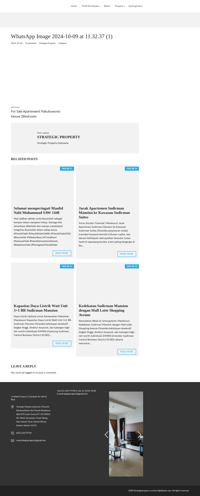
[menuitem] (73, 6)
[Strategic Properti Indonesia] (2, 6)
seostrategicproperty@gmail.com (31, 441)
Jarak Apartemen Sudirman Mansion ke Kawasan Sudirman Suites (104, 212)
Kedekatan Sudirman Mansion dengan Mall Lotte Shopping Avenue (103, 310)
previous (35, 112)
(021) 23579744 (24, 433)
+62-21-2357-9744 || (67, 391)
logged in (30, 372)
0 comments (30, 43)
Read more (61, 253)
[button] (106, 434)
